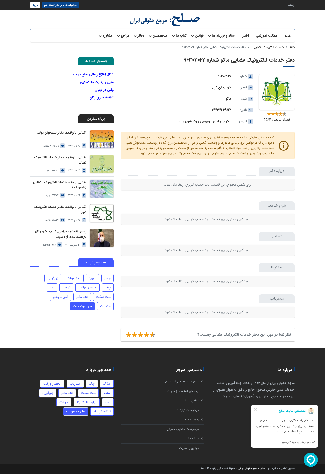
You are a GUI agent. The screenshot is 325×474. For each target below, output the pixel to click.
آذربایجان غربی (220, 87)
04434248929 (221, 110)
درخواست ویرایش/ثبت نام (60, 5)
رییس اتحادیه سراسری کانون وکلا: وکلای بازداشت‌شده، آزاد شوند (60, 234)
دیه (52, 287)
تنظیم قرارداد (102, 411)
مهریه (92, 278)
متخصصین (160, 35)
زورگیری (53, 278)
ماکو (228, 98)
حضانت (105, 306)
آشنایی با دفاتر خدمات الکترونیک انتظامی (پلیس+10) (59, 185)
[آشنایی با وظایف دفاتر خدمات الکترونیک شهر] (102, 213)
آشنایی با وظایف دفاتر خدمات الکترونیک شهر (60, 209)
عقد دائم (82, 297)
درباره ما (193, 438)
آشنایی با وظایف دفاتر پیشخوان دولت (61, 132)
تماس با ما (192, 400)
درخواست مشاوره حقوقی (183, 428)
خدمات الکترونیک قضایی (268, 47)
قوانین (199, 35)
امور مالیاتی (60, 297)
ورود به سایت (190, 419)
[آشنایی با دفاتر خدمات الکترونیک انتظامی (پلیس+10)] (102, 189)
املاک (107, 383)
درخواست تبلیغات (187, 410)
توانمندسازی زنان (101, 97)
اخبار (245, 35)
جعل (107, 278)
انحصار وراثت (88, 287)
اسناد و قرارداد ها (223, 35)
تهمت (66, 287)
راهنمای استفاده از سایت (183, 391)
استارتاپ (75, 383)
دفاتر (141, 35)
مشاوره (108, 35)
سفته (107, 393)
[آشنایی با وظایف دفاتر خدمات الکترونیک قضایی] (102, 164)
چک (108, 287)
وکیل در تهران (104, 90)
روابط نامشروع (87, 402)
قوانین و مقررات (189, 447)
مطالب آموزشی (266, 35)
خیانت (63, 402)
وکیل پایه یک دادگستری (97, 82)
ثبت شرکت (103, 297)
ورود (35, 5)
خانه (288, 36)
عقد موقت (73, 278)
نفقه (108, 402)
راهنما (291, 5)
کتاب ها (181, 35)
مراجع (125, 35)
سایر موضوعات (82, 306)
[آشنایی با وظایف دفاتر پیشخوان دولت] (102, 139)
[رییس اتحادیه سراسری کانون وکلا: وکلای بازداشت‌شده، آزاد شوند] (102, 238)
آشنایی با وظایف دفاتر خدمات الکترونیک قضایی (60, 160)
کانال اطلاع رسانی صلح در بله (93, 74)
